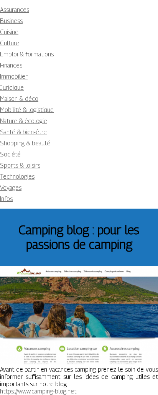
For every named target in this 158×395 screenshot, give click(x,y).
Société (10, 154)
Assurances (14, 9)
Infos (6, 198)
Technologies (17, 176)
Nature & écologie (23, 121)
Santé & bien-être (23, 132)
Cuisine (9, 32)
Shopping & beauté (25, 143)
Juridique (12, 87)
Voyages (10, 187)
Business (11, 21)
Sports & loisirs (20, 165)
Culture (9, 43)
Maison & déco (19, 98)
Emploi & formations (27, 54)
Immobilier (14, 76)
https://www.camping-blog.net (38, 391)
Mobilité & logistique (27, 110)
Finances (11, 65)
